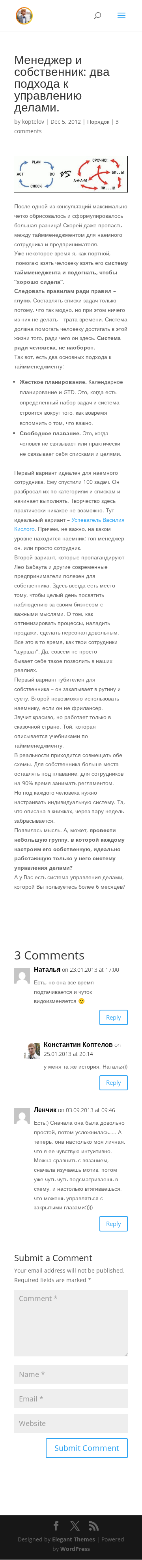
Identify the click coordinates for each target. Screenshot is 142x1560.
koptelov (33, 121)
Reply (113, 1017)
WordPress (75, 1548)
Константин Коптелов (78, 1044)
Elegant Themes (73, 1539)
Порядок (98, 121)
